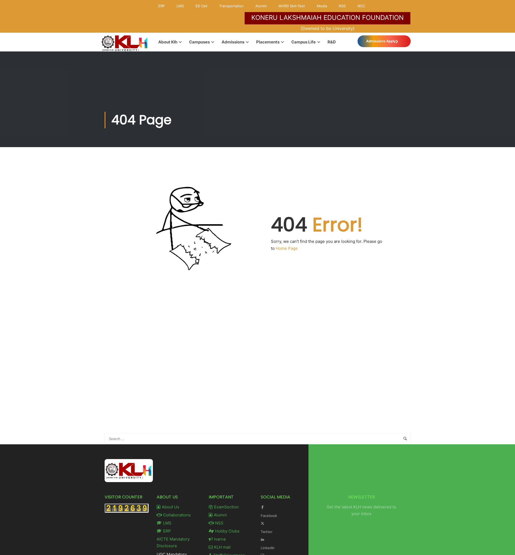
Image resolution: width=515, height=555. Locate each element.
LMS (180, 6)
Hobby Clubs (227, 531)
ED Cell (201, 6)
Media (322, 6)
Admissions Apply (381, 41)
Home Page (287, 248)
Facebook (269, 515)
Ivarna (220, 539)
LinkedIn (268, 548)
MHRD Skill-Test (291, 6)
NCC (361, 6)
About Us (170, 506)
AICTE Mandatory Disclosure (173, 542)
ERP (161, 6)
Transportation (231, 6)
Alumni (261, 6)
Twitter (267, 532)
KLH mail (222, 547)
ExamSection (226, 506)
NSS (342, 6)
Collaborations (177, 514)
